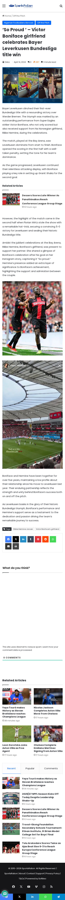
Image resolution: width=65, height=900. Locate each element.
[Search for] (61, 7)
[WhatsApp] (53, 539)
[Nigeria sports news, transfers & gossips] (20, 6)
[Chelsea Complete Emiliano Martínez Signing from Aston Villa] (48, 733)
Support (40, 873)
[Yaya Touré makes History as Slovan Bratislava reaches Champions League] (16, 696)
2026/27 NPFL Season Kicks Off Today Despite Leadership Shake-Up (40, 797)
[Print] (16, 546)
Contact (31, 873)
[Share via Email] (8, 546)
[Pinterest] (38, 539)
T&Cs (21, 878)
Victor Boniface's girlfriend (47, 529)
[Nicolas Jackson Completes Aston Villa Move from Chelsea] (48, 696)
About (22, 873)
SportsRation (11, 873)
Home (7, 15)
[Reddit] (45, 539)
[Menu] (4, 7)
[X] (16, 539)
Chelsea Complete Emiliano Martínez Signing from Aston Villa (48, 748)
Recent (11, 768)
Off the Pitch (19, 15)
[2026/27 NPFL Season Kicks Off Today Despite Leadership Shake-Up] (11, 798)
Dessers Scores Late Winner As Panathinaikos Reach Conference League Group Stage (42, 199)
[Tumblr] (30, 539)
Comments (51, 768)
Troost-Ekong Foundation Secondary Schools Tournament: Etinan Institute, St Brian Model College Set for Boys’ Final (42, 829)
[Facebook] (8, 539)
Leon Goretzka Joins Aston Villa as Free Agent (14, 748)
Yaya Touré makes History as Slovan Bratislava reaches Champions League (14, 712)
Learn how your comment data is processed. (30, 648)
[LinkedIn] (23, 539)
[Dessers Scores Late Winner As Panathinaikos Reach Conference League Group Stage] (11, 199)
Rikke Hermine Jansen (23, 529)
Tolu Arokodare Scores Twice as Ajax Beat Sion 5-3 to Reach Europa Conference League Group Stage (41, 848)
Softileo (42, 878)
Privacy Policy (53, 873)
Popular (30, 768)
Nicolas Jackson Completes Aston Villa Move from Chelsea (47, 710)
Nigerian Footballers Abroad (18, 22)
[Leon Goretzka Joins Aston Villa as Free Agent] (16, 733)
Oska (7, 62)
